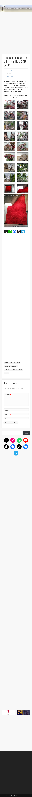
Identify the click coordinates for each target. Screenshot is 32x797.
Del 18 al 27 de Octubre (11, 366)
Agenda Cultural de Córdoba (12, 362)
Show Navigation (26, 15)
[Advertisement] (16, 36)
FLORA (7, 373)
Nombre (8, 410)
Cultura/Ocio (10, 76)
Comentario (8, 394)
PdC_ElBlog (9, 70)
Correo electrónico (8, 415)
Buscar (26, 433)
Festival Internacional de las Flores (13, 369)
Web (6, 419)
